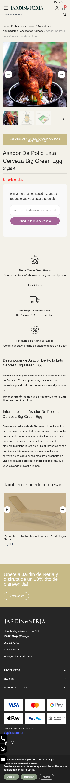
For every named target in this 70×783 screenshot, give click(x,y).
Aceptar (11, 776)
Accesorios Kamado (32, 30)
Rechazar (29, 776)
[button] (6, 8)
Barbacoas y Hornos (23, 25)
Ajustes (46, 776)
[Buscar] (64, 14)
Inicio (6, 25)
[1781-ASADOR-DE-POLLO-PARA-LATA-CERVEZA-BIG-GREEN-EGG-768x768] (35, 74)
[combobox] (33, 14)
